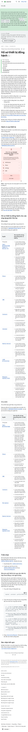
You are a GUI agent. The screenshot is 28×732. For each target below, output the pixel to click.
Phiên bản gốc (4, 681)
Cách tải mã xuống (5, 677)
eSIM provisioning (5, 360)
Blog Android (4, 694)
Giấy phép (4, 726)
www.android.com (5, 712)
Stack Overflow (4, 717)
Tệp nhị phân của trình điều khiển (8, 684)
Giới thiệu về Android (5, 724)
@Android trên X (4, 689)
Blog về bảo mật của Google (7, 696)
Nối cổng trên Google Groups (7, 702)
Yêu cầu (2, 675)
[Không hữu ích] (24, 49)
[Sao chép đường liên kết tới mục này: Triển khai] (10, 555)
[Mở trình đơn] (2, 1)
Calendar (5, 329)
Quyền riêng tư (11, 726)
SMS (3, 299)
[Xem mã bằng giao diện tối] (24, 593)
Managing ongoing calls (6, 377)
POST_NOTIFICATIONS (6, 426)
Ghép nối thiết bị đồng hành (13, 121)
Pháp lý (19, 724)
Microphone (5, 503)
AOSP (2, 46)
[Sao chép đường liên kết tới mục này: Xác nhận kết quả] (15, 642)
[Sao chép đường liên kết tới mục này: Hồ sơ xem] (9, 221)
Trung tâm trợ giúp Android (7, 708)
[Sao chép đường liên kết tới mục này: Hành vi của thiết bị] (17, 127)
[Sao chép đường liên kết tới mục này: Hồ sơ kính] (8, 402)
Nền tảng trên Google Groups (7, 698)
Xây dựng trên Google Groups (7, 700)
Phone (4, 276)
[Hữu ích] (22, 49)
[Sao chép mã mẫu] (26, 593)
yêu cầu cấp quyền (7, 210)
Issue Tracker (4, 719)
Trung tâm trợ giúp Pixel (6, 710)
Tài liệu (3, 5)
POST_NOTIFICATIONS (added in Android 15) (6, 246)
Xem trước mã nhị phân (6, 679)
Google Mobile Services (6, 714)
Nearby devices (7, 343)
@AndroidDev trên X (5, 691)
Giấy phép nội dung (14, 661)
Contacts (5, 314)
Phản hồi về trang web (21, 726)
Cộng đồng (14, 724)
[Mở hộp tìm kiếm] (16, 1)
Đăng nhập (23, 1)
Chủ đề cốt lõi (12, 46)
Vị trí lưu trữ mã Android (6, 673)
